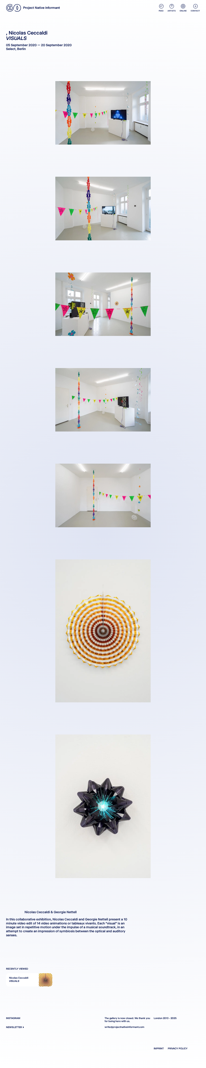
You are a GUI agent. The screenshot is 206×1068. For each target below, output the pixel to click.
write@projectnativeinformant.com (124, 1026)
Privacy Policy (177, 1048)
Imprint (159, 1048)
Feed (161, 11)
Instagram (13, 1018)
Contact (195, 11)
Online (183, 11)
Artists (172, 11)
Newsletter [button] (14, 1027)
